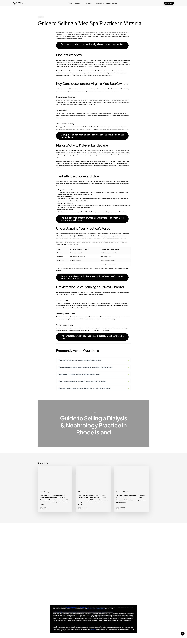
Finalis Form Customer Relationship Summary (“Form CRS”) (99, 612)
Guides (41, 17)
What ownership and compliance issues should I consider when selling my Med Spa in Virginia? (85, 367)
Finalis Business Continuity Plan (69, 612)
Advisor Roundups (45, 492)
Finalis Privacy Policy (57, 612)
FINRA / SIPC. (83, 607)
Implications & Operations (123, 492)
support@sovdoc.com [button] (160, 560)
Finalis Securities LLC (71, 607)
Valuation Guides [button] (130, 564)
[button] (92, 45)
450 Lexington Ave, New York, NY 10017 (66, 578)
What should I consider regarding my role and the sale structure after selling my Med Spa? (84, 388)
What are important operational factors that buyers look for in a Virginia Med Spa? (82, 381)
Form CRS (93, 629)
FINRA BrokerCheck (81, 612)
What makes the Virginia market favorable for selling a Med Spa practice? (79, 360)
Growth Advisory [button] (130, 556)
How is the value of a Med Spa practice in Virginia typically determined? (79, 374)
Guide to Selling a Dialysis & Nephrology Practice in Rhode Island (93, 423)
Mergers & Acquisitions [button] (133, 560)
